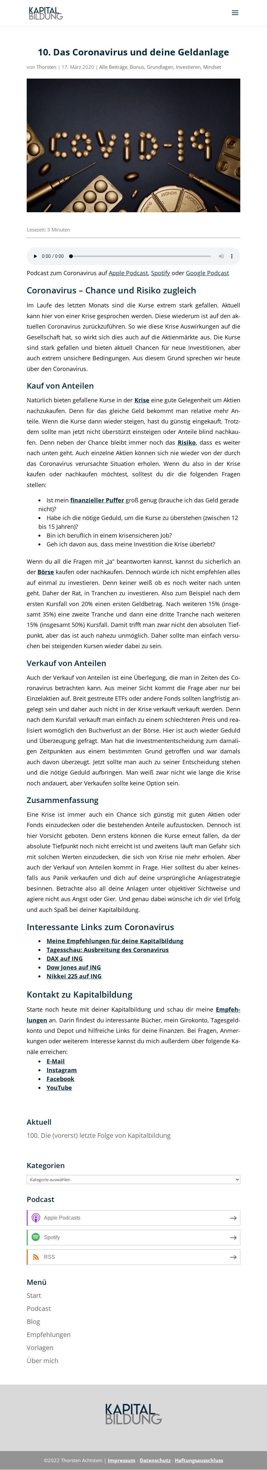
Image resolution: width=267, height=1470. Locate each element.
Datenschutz (155, 1460)
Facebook (60, 1079)
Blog (33, 1321)
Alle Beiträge (113, 67)
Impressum (121, 1460)
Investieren (188, 67)
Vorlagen (40, 1347)
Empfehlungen (49, 1334)
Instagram (62, 1070)
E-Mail (56, 1061)
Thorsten (46, 67)
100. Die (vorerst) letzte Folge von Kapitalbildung (99, 1135)
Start (34, 1295)
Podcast (39, 1308)
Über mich (42, 1360)
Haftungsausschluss (199, 1460)
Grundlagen (160, 67)
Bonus (137, 67)
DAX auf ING (65, 958)
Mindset (212, 67)
